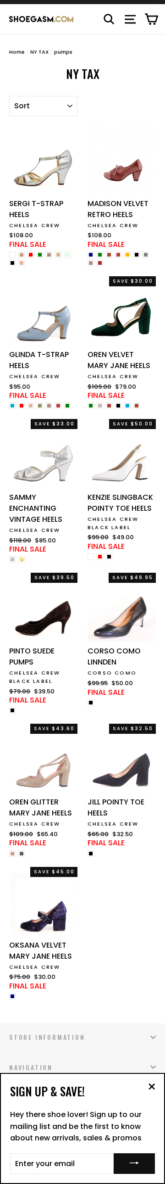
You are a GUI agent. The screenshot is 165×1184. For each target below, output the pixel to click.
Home (17, 52)
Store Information (47, 1037)
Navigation (31, 1067)
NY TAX (39, 52)
